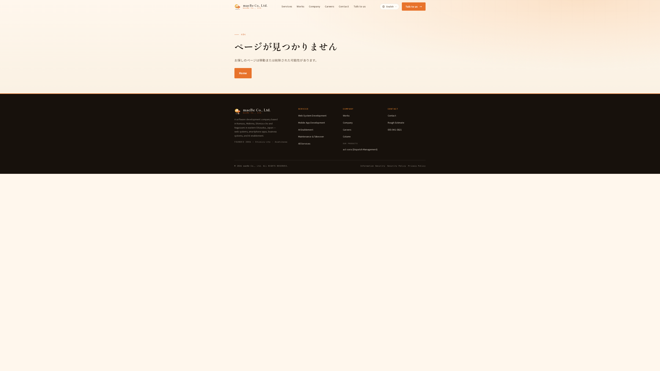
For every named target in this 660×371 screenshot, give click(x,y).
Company (348, 122)
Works (346, 115)
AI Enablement (305, 129)
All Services (304, 143)
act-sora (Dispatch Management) (360, 149)
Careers (347, 129)
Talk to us (413, 6)
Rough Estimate (396, 122)
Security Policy (396, 166)
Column (347, 136)
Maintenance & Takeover (311, 136)
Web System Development (312, 115)
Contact (392, 115)
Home (243, 73)
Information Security (372, 166)
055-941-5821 (395, 129)
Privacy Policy (417, 166)
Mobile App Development (311, 122)
